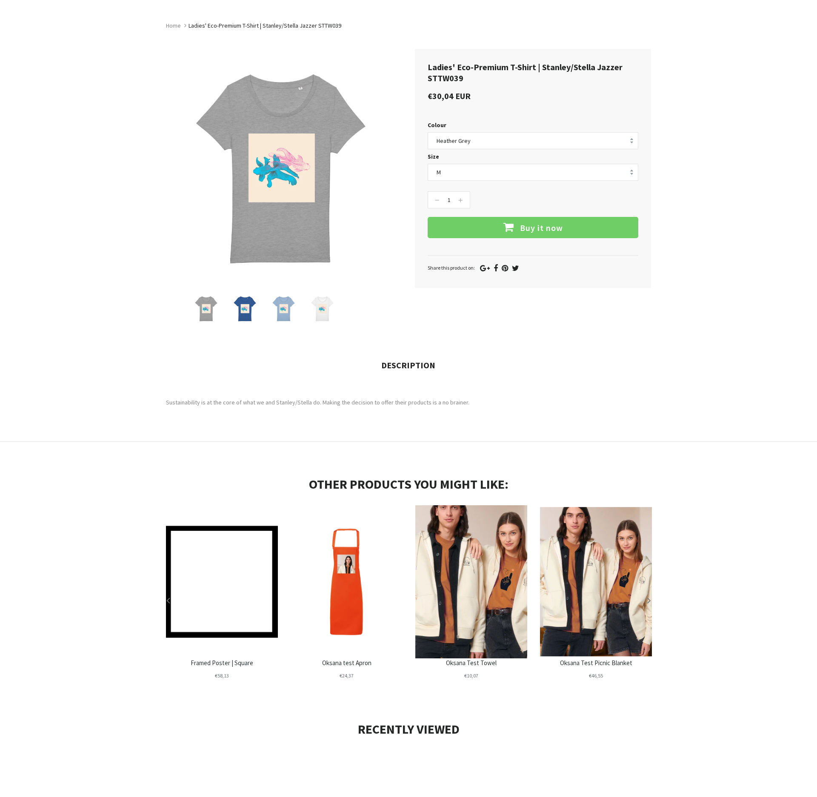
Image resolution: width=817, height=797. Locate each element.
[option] (206, 308)
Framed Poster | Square (222, 663)
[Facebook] (496, 268)
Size (433, 156)
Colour (437, 125)
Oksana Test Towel (471, 663)
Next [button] (648, 600)
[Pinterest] (505, 268)
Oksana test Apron (346, 663)
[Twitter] (515, 268)
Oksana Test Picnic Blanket (596, 663)
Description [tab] (408, 365)
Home (173, 25)
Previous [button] (168, 600)
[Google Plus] (485, 268)
